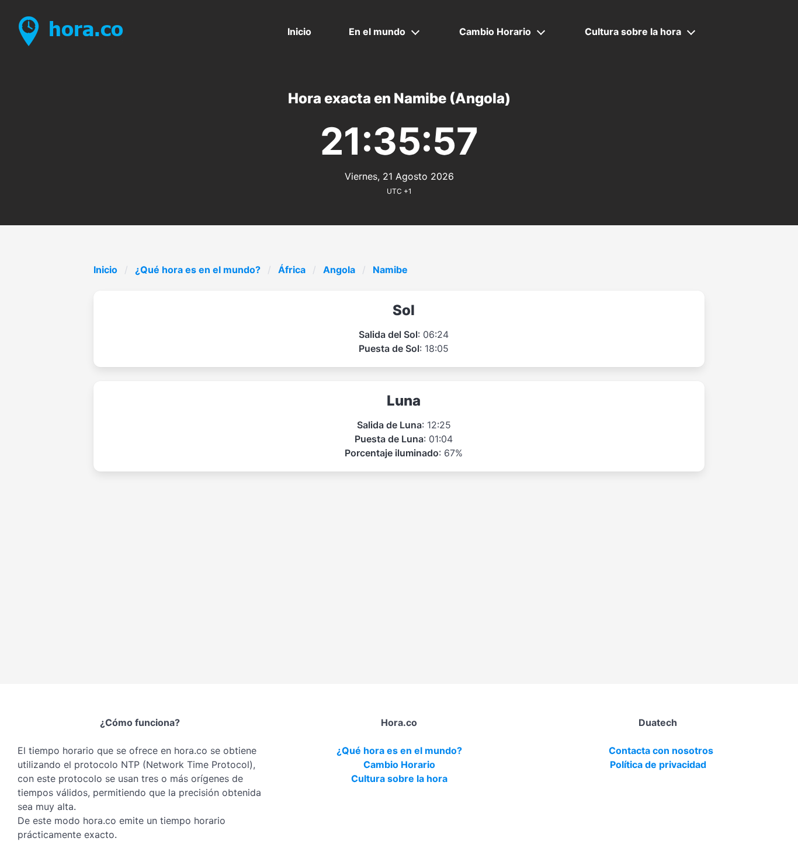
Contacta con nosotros (661, 750)
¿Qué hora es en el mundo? (198, 269)
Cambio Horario (495, 31)
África (292, 269)
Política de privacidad (658, 764)
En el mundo (377, 31)
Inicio (299, 31)
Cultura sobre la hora (633, 31)
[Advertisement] (443, 559)
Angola (339, 269)
